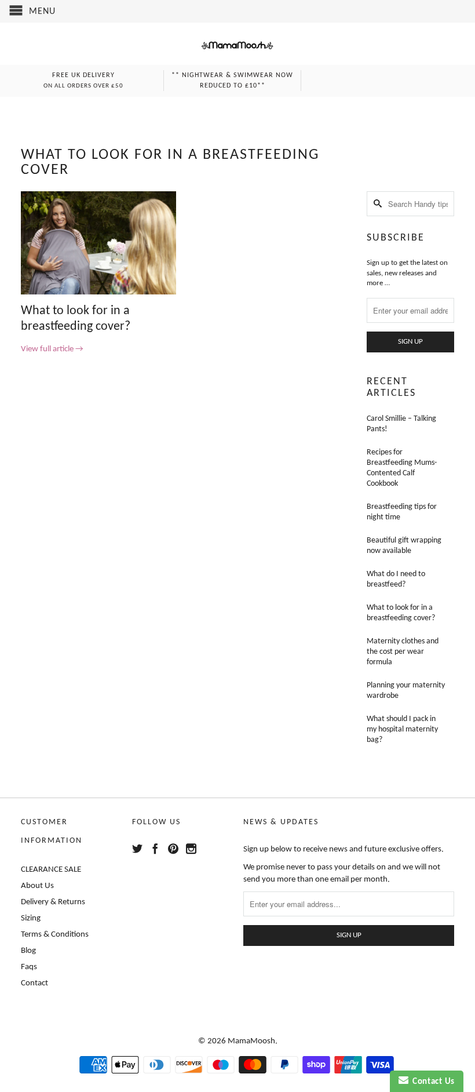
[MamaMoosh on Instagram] (191, 848)
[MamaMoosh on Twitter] (137, 848)
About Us (37, 886)
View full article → (52, 349)
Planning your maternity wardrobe (406, 690)
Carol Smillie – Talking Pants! (401, 424)
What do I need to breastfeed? (396, 579)
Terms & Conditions (55, 934)
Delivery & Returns (53, 902)
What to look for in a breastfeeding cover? (401, 613)
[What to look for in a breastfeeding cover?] (98, 292)
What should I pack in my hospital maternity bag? (402, 729)
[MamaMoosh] (237, 47)
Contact (34, 983)
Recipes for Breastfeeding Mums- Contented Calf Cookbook (402, 468)
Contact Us (431, 1082)
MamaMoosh (251, 1041)
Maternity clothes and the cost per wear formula (403, 652)
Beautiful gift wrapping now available (404, 545)
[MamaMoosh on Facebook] (155, 848)
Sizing (31, 918)
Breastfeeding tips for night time (402, 512)
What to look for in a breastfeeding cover (170, 162)
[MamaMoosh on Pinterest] (173, 848)
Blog (28, 951)
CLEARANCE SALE (51, 869)
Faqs (29, 967)
